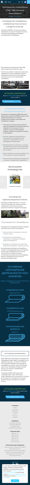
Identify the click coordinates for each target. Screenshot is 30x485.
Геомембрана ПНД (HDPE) (15, 423)
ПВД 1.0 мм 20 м (15, 440)
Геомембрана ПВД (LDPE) (15, 424)
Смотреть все (15, 175)
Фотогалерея (15, 412)
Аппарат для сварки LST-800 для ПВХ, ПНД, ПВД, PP (15, 447)
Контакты (15, 417)
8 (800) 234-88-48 (12, 95)
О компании (15, 409)
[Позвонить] (22, 2)
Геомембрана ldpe (15, 308)
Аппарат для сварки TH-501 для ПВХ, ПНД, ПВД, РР (15, 450)
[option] (15, 181)
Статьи (15, 414)
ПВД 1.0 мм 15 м (15, 438)
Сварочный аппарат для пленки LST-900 (15, 453)
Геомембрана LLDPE (15, 426)
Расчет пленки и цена (15, 441)
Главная (11, 16)
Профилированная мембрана (15, 428)
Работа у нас (15, 415)
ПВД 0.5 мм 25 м (15, 435)
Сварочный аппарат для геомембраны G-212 (15, 452)
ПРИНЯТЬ (15, 480)
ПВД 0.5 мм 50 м (15, 436)
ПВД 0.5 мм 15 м (15, 433)
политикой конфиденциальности (17, 474)
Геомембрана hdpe (15, 290)
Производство (15, 410)
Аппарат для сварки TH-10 (15, 448)
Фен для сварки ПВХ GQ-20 (15, 455)
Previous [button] (2, 181)
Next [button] (28, 181)
